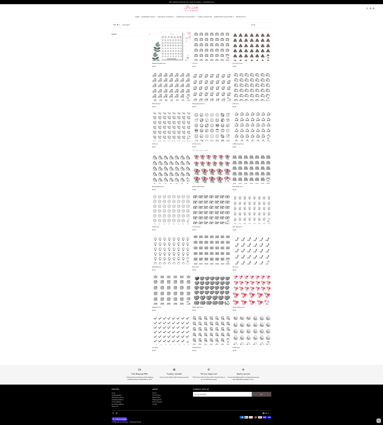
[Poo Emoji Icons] (252, 46)
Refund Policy (156, 397)
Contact (154, 404)
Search (154, 393)
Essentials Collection (118, 400)
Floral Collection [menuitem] (205, 17)
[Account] (370, 8)
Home (113, 393)
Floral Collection (116, 402)
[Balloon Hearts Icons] (211, 169)
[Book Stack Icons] (252, 169)
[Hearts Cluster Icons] (252, 290)
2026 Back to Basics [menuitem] (165, 17)
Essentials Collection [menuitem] (185, 17)
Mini (194, 150)
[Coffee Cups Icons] (252, 126)
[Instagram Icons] (171, 290)
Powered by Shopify (135, 422)
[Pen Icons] (252, 249)
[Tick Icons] (171, 330)
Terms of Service (157, 402)
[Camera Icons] (211, 209)
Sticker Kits (115, 406)
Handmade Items (117, 395)
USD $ (267, 413)
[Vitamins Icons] (171, 86)
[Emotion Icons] (211, 126)
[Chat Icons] (252, 86)
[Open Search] (367, 8)
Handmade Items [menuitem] (147, 17)
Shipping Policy (157, 400)
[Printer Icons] (252, 330)
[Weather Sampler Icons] (171, 46)
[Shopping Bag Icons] (171, 169)
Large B (206, 150)
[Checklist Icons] (211, 330)
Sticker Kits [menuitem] (240, 17)
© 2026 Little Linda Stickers (120, 422)
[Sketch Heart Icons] (211, 290)
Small (197, 150)
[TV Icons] (211, 46)
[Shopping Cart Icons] (211, 86)
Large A (201, 150)
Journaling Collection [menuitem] (223, 17)
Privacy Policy (156, 395)
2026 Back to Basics (118, 397)
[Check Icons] (171, 209)
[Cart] (373, 8)
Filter (114, 25)
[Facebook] (113, 413)
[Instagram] (116, 413)
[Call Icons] (171, 126)
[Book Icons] (211, 249)
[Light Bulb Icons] (171, 249)
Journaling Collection (118, 404)
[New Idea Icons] (252, 209)
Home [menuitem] (137, 17)
